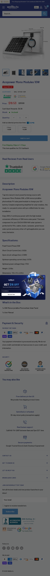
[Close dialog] (44, 276)
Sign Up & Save (11, 294)
